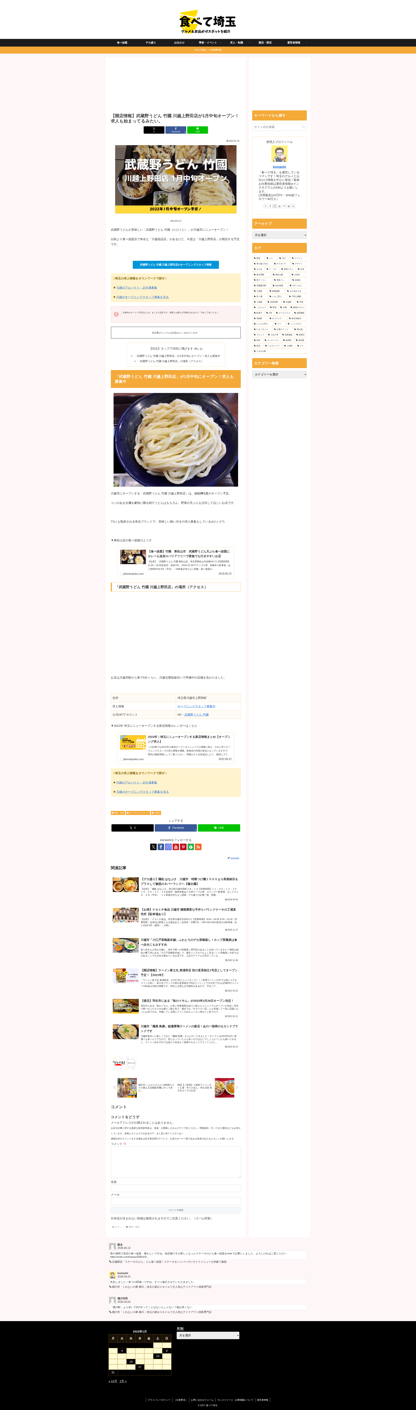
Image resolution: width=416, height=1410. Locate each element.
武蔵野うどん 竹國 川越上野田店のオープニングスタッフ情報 (176, 264)
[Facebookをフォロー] (161, 847)
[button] (303, 127)
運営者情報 (262, 1400)
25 (122, 1367)
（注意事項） (181, 1400)
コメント (118, 1143)
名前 (114, 1182)
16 (166, 1356)
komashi (279, 167)
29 (157, 1367)
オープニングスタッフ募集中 (196, 706)
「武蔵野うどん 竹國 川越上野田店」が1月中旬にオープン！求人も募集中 (177, 355)
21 (148, 1361)
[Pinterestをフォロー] (183, 847)
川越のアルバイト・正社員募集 (136, 287)
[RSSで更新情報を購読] (198, 847)
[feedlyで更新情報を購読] (191, 847)
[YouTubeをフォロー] (176, 847)
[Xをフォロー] (153, 847)
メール (115, 1194)
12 (131, 1356)
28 (148, 1367)
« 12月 (113, 1381)
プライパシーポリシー (159, 1400)
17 (113, 1361)
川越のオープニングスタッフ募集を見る (142, 297)
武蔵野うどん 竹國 (196, 714)
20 (140, 1361)
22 (157, 1361)
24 (113, 1367)
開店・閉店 (119, 813)
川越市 (157, 813)
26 (131, 1367)
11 (122, 1356)
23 (166, 1361)
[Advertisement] (176, 86)
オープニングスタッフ (139, 813)
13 (140, 1356)
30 (166, 1367)
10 (113, 1356)
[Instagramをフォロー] (168, 847)
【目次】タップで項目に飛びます (171, 348)
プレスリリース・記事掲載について (235, 1400)
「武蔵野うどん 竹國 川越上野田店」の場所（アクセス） (170, 361)
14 (148, 1356)
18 (122, 1361)
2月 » (123, 1381)
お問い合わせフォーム (202, 1400)
